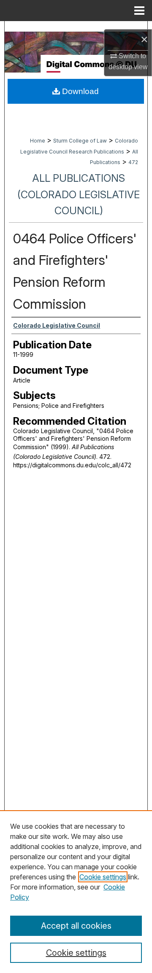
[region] (76, 891)
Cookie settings (102, 877)
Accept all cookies (76, 926)
